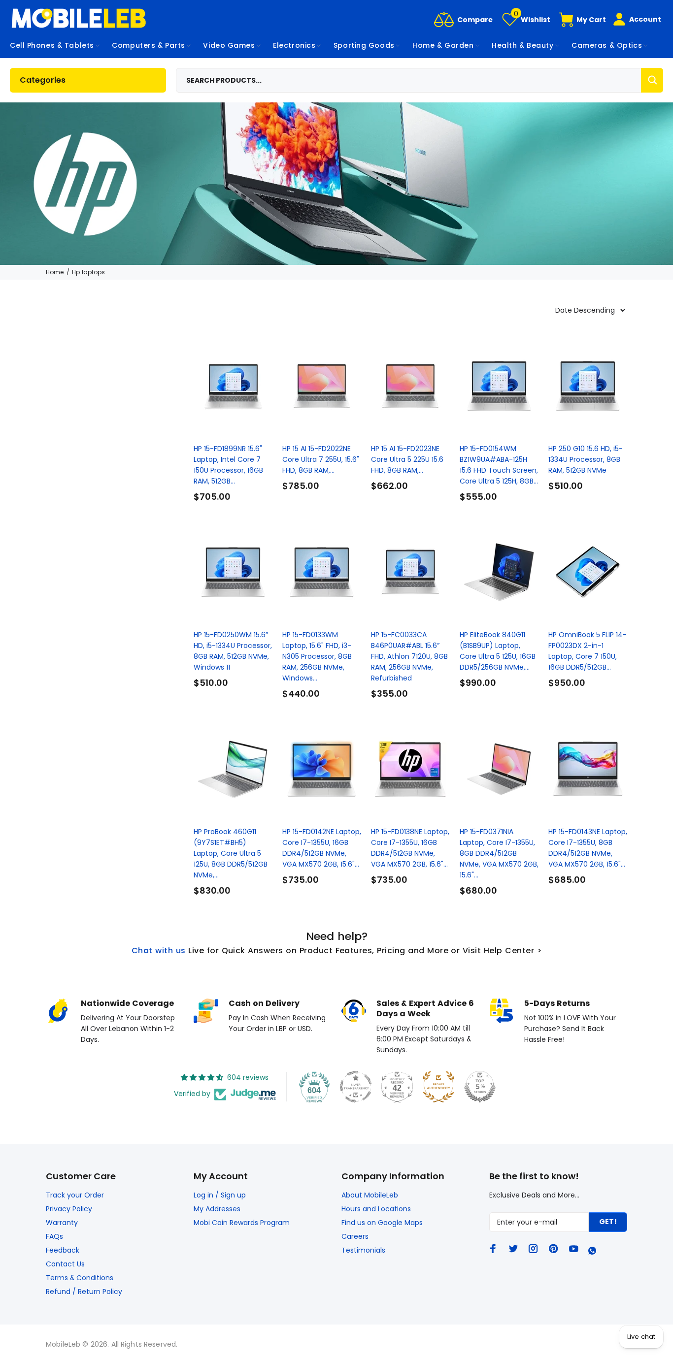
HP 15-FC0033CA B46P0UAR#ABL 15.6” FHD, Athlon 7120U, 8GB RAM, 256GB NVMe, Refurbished (409, 656)
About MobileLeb (369, 1195)
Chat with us (159, 950)
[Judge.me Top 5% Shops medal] (480, 1086)
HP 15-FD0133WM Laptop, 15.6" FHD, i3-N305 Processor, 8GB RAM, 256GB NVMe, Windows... (317, 656)
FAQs (54, 1236)
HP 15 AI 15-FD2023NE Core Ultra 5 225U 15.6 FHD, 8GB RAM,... (407, 459)
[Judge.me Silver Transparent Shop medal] (355, 1086)
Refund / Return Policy (84, 1291)
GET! (608, 1222)
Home (55, 272)
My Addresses (217, 1209)
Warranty (62, 1223)
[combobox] (420, 80)
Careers (355, 1236)
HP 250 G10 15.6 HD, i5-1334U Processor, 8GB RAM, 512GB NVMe (585, 459)
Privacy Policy (69, 1209)
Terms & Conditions (79, 1278)
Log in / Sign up (220, 1195)
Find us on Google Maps (382, 1223)
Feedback (62, 1250)
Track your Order (75, 1195)
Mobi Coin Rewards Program (242, 1223)
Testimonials (363, 1250)
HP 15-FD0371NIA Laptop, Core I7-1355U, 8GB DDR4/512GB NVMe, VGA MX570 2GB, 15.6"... (499, 853)
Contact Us (65, 1264)
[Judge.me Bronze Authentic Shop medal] (438, 1086)
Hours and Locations (376, 1209)
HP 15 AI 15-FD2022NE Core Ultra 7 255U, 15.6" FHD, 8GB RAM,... (320, 459)
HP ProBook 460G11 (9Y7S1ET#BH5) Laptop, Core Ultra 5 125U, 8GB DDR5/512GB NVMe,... (231, 853)
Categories (43, 80)
